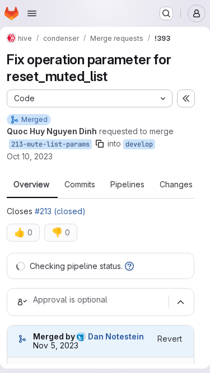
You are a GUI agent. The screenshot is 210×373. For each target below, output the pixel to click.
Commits (79, 184)
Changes (176, 184)
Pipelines (127, 184)
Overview (31, 184)
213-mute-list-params (50, 144)
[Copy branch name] (99, 143)
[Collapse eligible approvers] (180, 302)
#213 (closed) (60, 211)
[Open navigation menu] (32, 13)
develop (139, 144)
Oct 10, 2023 (30, 156)
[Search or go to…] (166, 13)
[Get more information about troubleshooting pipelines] (129, 266)
